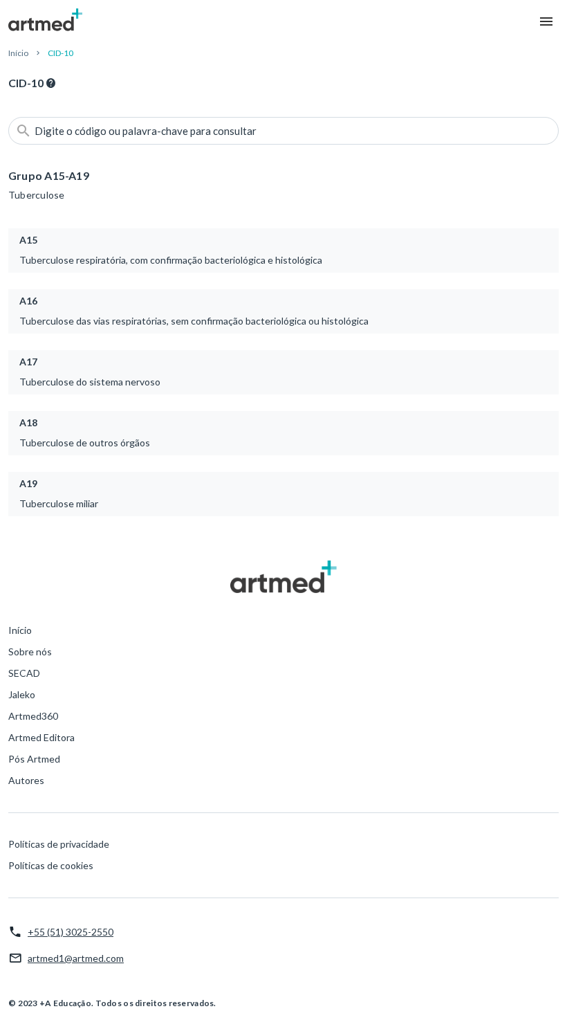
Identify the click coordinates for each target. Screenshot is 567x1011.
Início (18, 53)
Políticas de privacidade (58, 844)
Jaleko (21, 694)
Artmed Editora (41, 737)
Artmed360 (33, 716)
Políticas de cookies (50, 865)
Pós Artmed (34, 759)
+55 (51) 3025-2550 (70, 932)
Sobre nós (30, 651)
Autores (26, 780)
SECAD (24, 673)
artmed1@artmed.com (76, 958)
